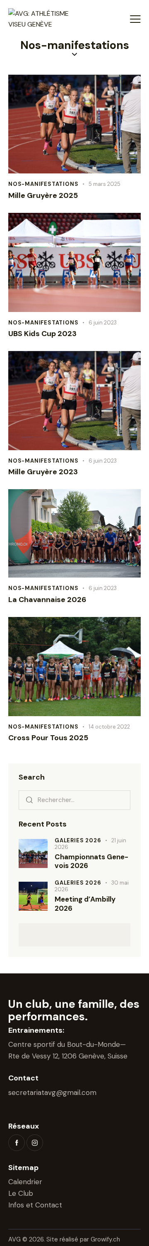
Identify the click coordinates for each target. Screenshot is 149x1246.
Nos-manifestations (43, 184)
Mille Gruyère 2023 (43, 472)
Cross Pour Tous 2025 (48, 738)
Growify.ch (105, 1239)
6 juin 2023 (103, 322)
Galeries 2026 (78, 840)
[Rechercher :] (74, 799)
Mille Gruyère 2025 (43, 195)
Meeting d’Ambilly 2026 (85, 903)
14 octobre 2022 (109, 726)
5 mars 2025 (104, 184)
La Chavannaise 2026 (47, 600)
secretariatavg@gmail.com (52, 1092)
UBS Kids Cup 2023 (42, 334)
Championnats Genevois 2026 (91, 861)
